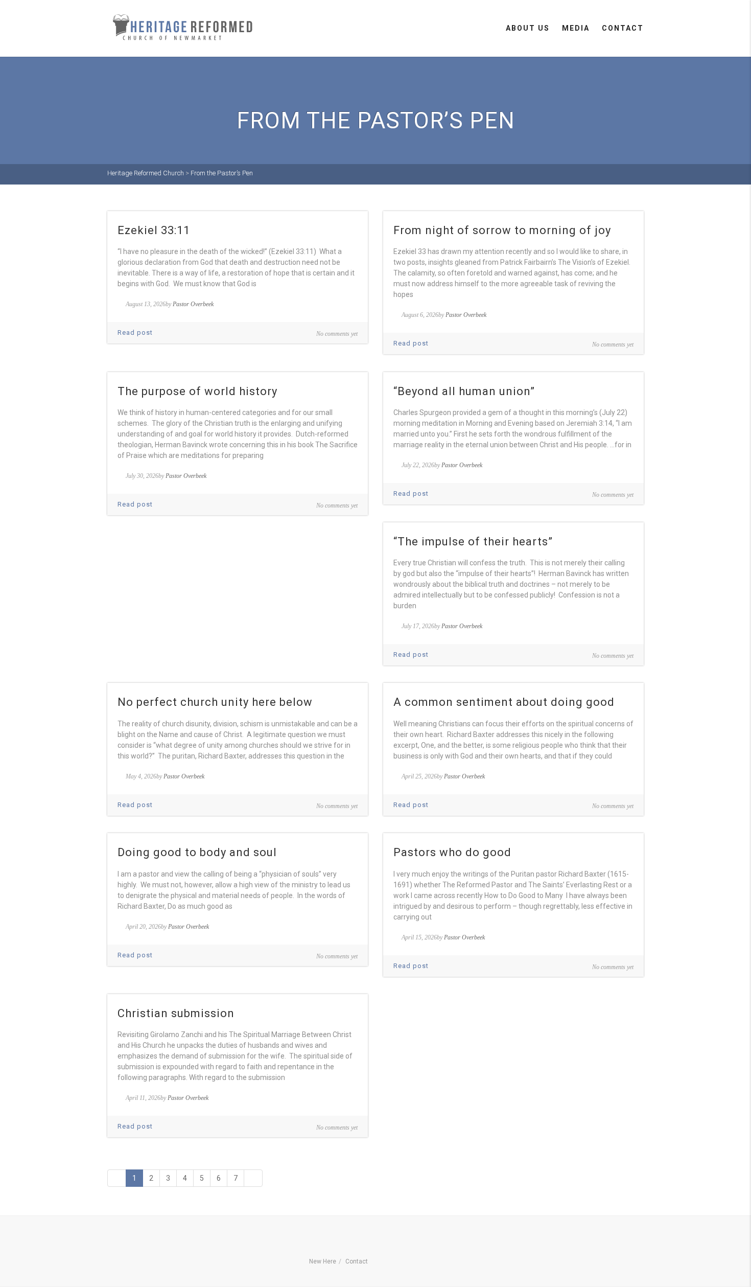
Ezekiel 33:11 (154, 230)
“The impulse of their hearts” (473, 541)
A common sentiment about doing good (504, 702)
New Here (322, 1261)
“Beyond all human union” (464, 391)
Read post (135, 332)
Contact (623, 28)
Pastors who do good (452, 852)
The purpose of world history (197, 391)
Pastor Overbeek (193, 304)
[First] (116, 1178)
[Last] (253, 1178)
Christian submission (176, 1013)
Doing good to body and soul (197, 852)
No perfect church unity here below (215, 702)
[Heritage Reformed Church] (184, 28)
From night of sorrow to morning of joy (502, 230)
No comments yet (337, 333)
